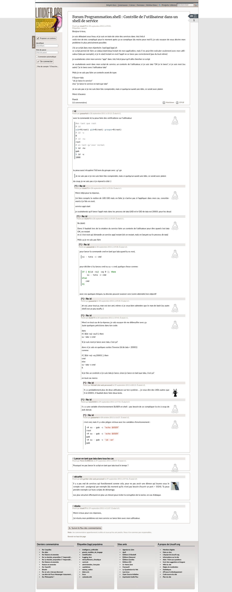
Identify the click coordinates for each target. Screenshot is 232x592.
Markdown (170, 102)
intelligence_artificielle (90, 550)
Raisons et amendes (49, 564)
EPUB (181, 102)
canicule (85, 562)
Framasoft (126, 567)
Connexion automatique (47, 57)
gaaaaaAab (84, 113)
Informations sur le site (171, 557)
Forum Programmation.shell (96, 17)
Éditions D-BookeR (129, 555)
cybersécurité (87, 577)
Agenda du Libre (128, 550)
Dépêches (111, 5)
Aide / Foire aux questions (172, 559)
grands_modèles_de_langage (92, 552)
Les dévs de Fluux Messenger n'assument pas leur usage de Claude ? (66, 574)
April (124, 552)
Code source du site (170, 574)
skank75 (83, 26)
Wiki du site (167, 564)
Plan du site (167, 577)
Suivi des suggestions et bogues (174, 562)
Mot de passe (41, 50)
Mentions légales (169, 550)
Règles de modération (170, 567)
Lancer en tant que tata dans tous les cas (94, 459)
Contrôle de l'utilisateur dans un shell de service (125, 19)
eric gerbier (84, 479)
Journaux (123, 5)
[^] (76, 186)
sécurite (78, 477)
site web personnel (104, 385)
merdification (87, 555)
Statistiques (167, 569)
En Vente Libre (128, 564)
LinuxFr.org (48, 18)
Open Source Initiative (130, 574)
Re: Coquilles (46, 550)
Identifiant (40, 43)
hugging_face (87, 557)
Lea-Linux (126, 572)
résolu (77, 506)
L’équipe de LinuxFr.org (171, 555)
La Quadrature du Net (130, 569)
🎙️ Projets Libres (167, 5)
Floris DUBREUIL (86, 461)
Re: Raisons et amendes (50, 555)
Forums (140, 5)
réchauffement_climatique (91, 559)
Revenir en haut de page (77, 536)
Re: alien (45, 552)
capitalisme (86, 567)
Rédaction (151, 5)
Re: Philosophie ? (48, 577)
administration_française (91, 564)
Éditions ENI (127, 562)
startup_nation (87, 569)
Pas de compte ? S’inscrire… (48, 66)
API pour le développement (172, 572)
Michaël (94, 385)
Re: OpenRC (46, 567)
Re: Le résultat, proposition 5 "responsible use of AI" (60, 557)
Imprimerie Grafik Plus (130, 577)
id (75, 111)
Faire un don (167, 552)
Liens (132, 5)
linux (84, 574)
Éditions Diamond (129, 557)
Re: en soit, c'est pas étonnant (52, 572)
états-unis (85, 572)
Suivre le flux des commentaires (86, 528)
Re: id (82, 186)
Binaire (44, 569)
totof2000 (93, 402)
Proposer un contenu (48, 38)
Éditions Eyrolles (128, 559)
